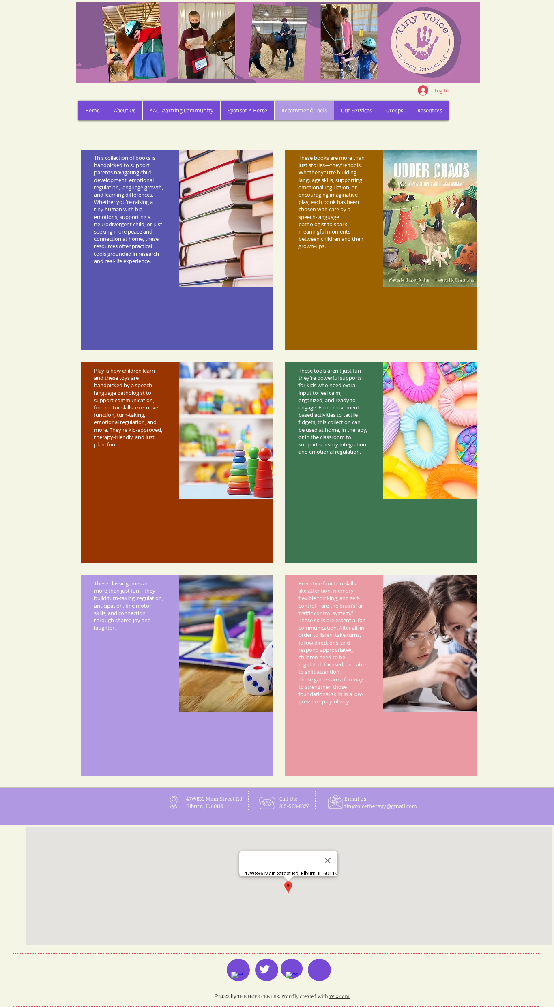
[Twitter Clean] (264, 969)
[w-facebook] (237, 978)
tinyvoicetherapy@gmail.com (380, 806)
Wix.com (339, 996)
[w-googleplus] (292, 978)
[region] (177, 250)
